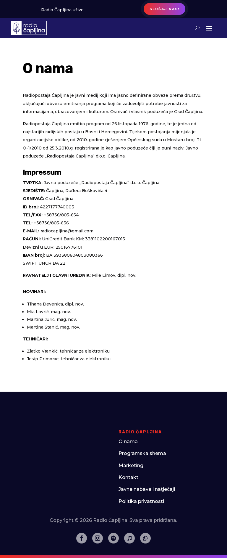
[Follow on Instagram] (97, 538)
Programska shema (142, 453)
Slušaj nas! (164, 9)
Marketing (131, 465)
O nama (128, 441)
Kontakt (128, 477)
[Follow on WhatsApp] (145, 538)
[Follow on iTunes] (129, 538)
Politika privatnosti (141, 501)
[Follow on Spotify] (113, 538)
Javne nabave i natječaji (147, 489)
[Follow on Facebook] (81, 538)
